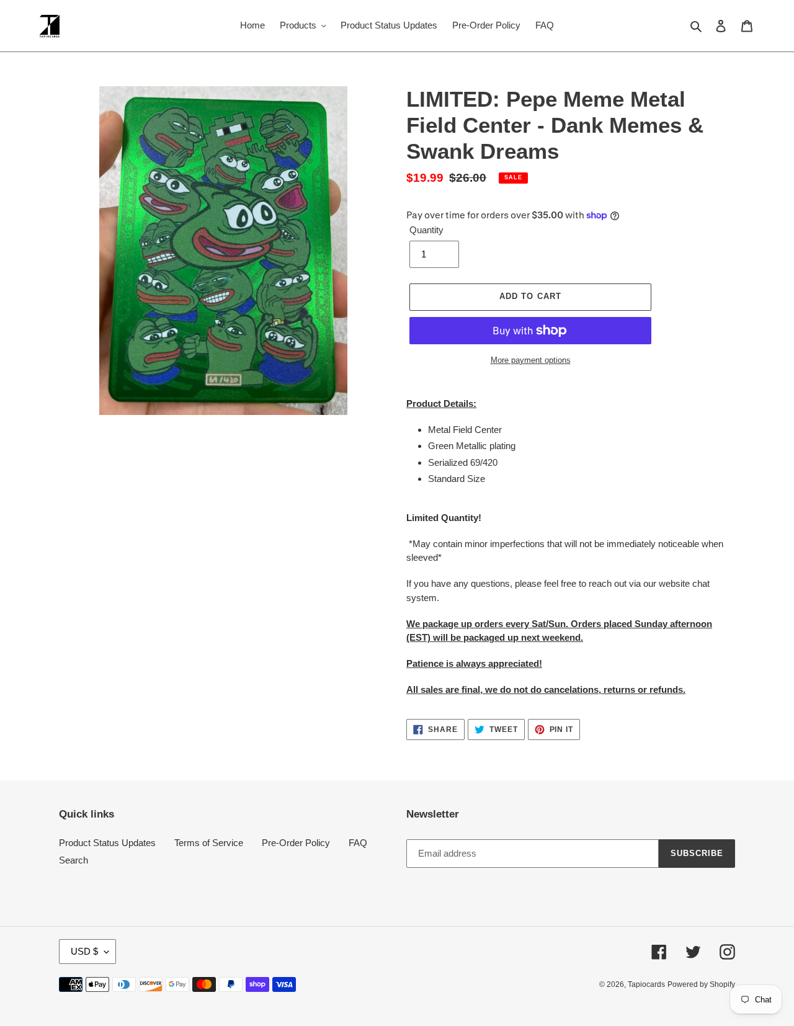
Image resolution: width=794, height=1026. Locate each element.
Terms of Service (208, 842)
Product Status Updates (107, 842)
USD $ (84, 951)
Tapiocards (646, 984)
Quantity (426, 230)
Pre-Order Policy (296, 842)
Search (73, 860)
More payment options (531, 360)
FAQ (358, 842)
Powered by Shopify (701, 984)
